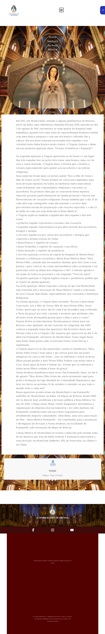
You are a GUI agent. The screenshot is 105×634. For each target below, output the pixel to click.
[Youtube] (71, 530)
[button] (61, 10)
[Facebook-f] (33, 530)
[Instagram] (52, 530)
